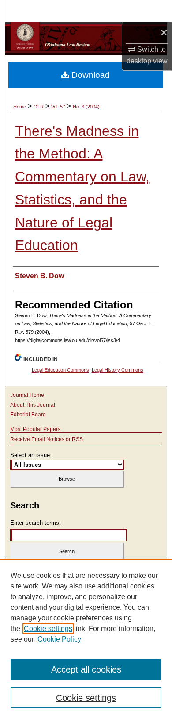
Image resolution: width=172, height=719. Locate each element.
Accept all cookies (86, 669)
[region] (86, 639)
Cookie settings (48, 628)
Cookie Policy (59, 639)
